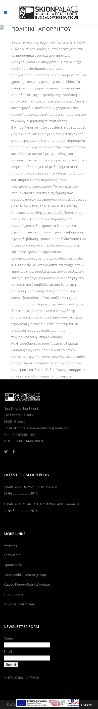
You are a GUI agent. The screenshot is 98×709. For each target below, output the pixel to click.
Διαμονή (10, 545)
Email (8, 651)
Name (8, 638)
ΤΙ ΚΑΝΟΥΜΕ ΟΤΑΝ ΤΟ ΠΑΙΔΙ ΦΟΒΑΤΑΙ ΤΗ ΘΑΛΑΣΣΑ (41, 504)
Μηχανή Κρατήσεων (19, 604)
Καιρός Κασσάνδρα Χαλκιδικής (27, 584)
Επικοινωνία (13, 594)
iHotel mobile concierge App (25, 574)
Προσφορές (13, 564)
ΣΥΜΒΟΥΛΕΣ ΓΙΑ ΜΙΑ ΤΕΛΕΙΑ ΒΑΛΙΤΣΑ (30, 486)
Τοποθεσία (12, 555)
